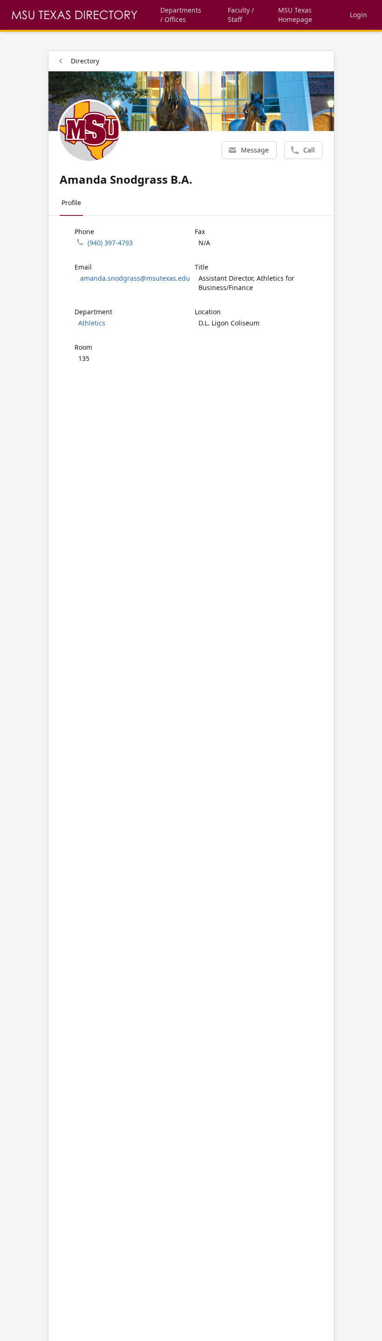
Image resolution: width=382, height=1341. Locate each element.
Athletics (91, 322)
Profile (71, 202)
